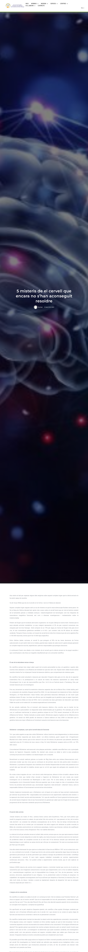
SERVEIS (53, 3)
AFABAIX (34, 3)
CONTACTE (41, 5)
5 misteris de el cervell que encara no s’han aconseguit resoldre (44, 296)
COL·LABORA (30, 5)
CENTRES (63, 3)
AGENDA (43, 3)
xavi (41, 307)
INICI (27, 3)
